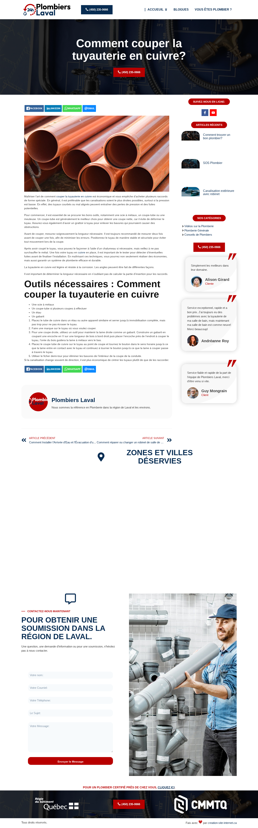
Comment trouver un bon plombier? (216, 136)
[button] (166, 9)
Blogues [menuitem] (181, 9)
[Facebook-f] (205, 112)
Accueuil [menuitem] (156, 9)
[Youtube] (213, 112)
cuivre (81, 252)
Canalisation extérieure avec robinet (218, 192)
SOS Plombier (212, 163)
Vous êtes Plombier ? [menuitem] (213, 9)
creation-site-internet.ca (222, 822)
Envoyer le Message (70, 761)
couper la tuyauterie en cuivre (74, 196)
